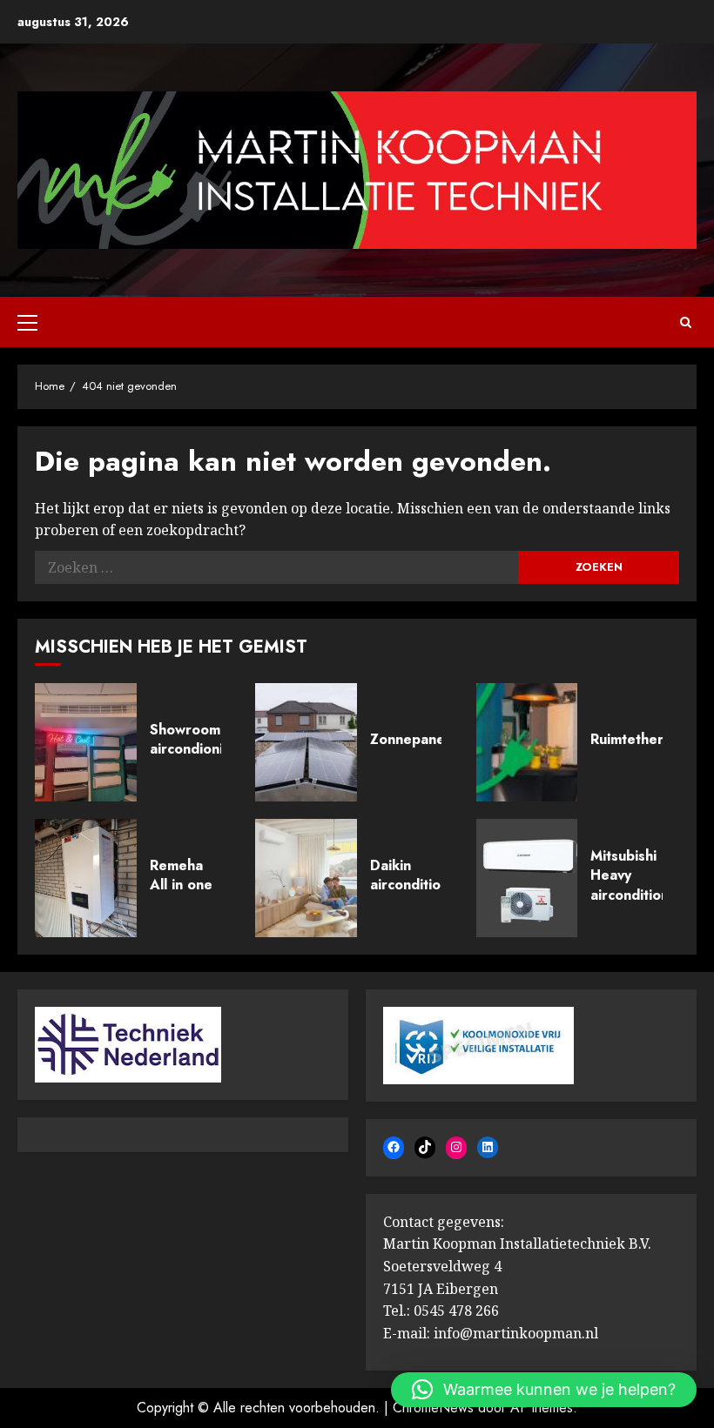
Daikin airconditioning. (421, 875)
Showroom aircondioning (194, 739)
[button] (544, 1389)
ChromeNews (433, 1408)
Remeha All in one (181, 875)
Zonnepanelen (417, 739)
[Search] (686, 322)
